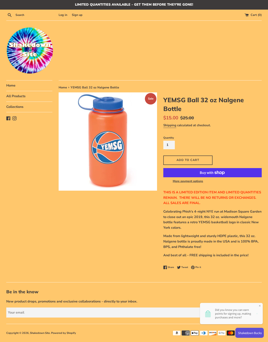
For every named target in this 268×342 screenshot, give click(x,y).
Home (10, 85)
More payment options (188, 181)
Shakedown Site (40, 333)
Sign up (77, 15)
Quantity (168, 138)
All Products (16, 96)
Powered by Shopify (63, 333)
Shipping (169, 125)
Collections (14, 107)
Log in (63, 15)
